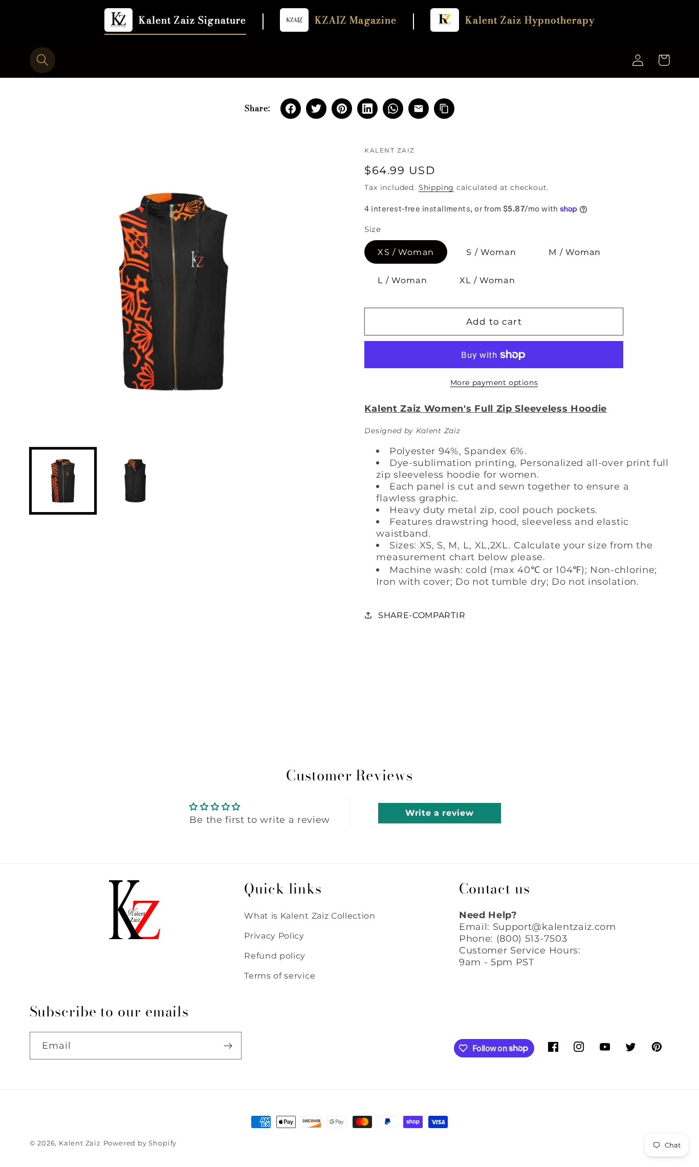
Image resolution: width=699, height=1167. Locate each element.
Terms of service (279, 975)
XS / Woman (406, 252)
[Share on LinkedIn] (367, 108)
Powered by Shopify (140, 1143)
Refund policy (274, 955)
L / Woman (402, 280)
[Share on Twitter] (316, 108)
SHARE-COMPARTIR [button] (421, 615)
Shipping (436, 187)
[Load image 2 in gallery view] (135, 481)
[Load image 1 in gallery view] (63, 481)
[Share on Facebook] (290, 108)
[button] (43, 60)
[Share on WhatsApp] (393, 108)
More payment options (494, 382)
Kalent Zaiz (80, 1143)
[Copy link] (444, 108)
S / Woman (491, 252)
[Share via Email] (418, 108)
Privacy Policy (274, 935)
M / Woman (575, 252)
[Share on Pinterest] (342, 108)
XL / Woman (487, 280)
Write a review (439, 813)
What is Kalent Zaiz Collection (310, 915)
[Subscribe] (228, 1045)
